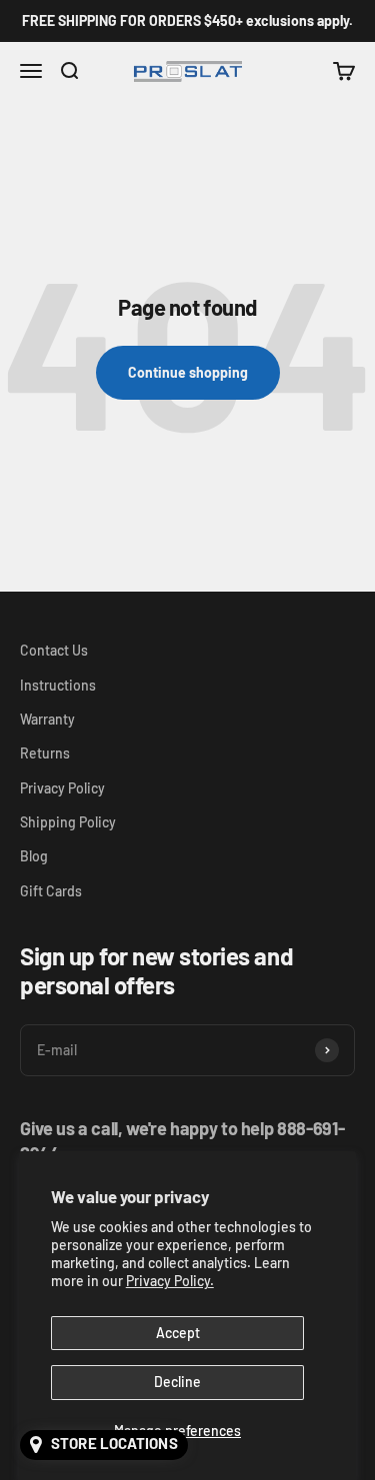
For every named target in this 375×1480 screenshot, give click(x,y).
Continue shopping (188, 372)
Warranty (47, 719)
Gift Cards (51, 890)
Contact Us (54, 650)
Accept (178, 1332)
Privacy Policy (62, 787)
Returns (45, 752)
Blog (34, 855)
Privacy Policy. (170, 1280)
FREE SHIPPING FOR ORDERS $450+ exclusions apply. (187, 20)
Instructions (58, 685)
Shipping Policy (68, 821)
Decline (177, 1381)
